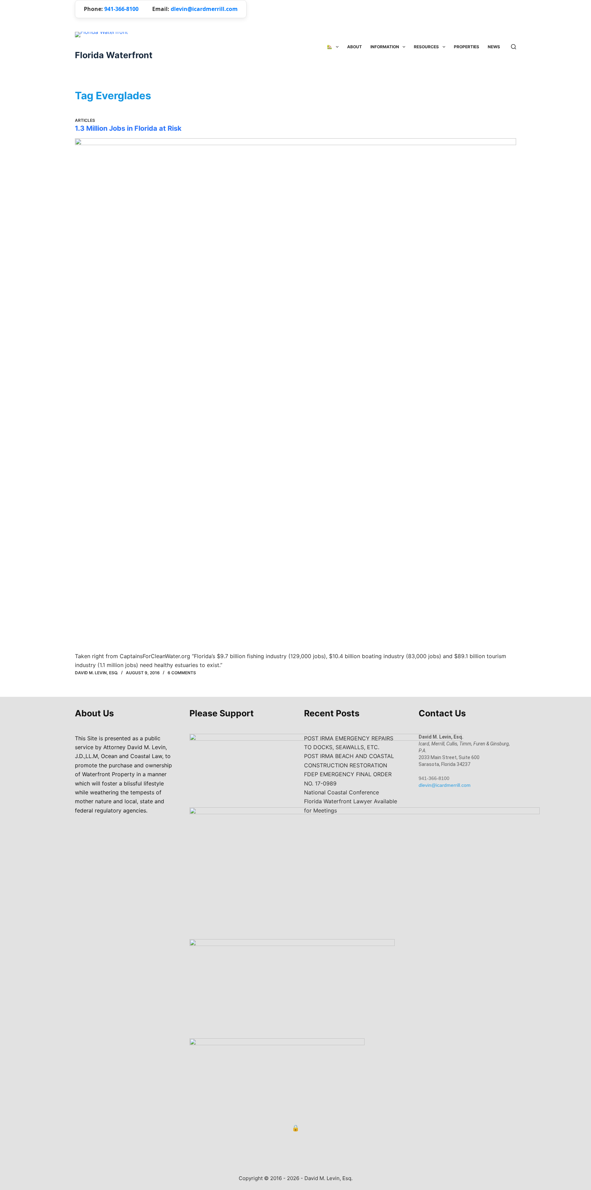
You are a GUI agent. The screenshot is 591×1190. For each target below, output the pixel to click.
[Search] (513, 46)
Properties (466, 46)
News (494, 46)
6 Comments (182, 672)
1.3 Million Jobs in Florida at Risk (128, 128)
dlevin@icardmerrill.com (204, 9)
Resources (426, 46)
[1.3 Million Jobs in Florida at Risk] (295, 395)
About (354, 46)
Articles (85, 120)
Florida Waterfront (114, 55)
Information (384, 46)
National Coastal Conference (341, 792)
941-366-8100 (121, 9)
